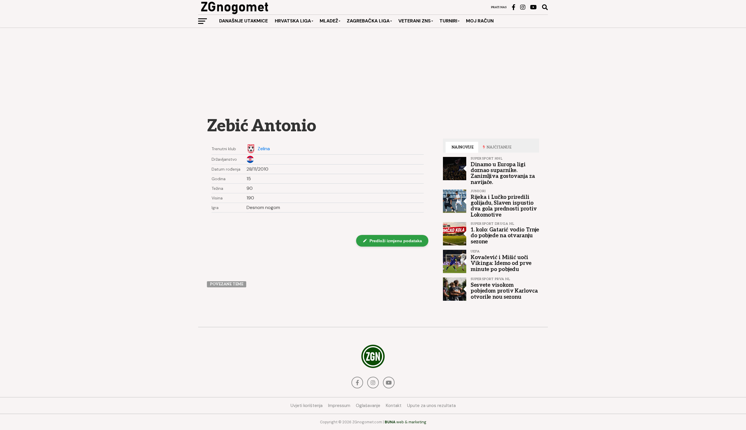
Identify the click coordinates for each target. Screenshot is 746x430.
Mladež (329, 21)
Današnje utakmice (243, 21)
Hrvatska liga (293, 21)
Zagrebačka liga (368, 21)
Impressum (339, 405)
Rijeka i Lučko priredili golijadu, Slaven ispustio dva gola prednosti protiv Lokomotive (504, 206)
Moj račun (480, 21)
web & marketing (405, 422)
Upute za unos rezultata (431, 405)
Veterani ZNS (414, 21)
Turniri (448, 21)
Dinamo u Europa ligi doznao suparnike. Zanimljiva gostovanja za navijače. (503, 173)
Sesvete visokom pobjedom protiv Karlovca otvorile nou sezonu (504, 291)
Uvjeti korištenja (307, 405)
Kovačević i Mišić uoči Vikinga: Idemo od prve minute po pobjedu (501, 263)
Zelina (264, 149)
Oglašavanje (368, 405)
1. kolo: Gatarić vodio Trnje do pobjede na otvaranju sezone (505, 235)
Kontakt (394, 405)
